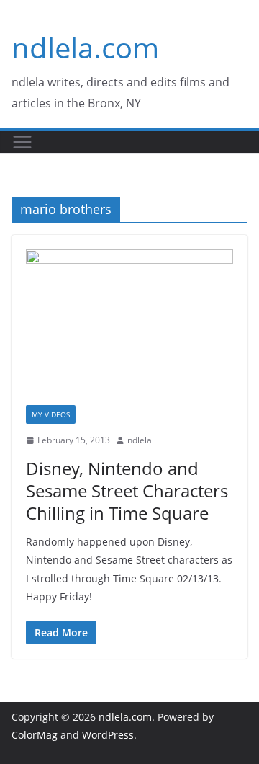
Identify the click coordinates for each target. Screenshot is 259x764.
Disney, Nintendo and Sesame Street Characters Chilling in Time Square (127, 490)
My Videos (51, 414)
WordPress (108, 735)
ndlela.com (85, 47)
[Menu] (22, 142)
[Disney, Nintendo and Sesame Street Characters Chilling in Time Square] (129, 327)
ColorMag (35, 735)
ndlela (139, 440)
